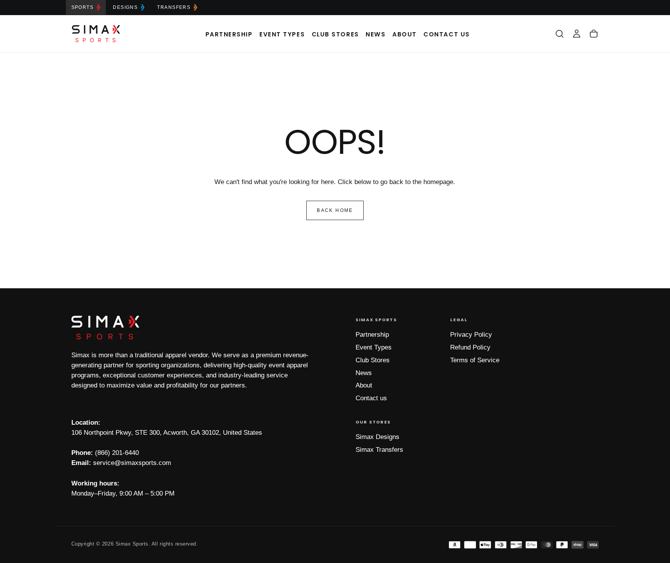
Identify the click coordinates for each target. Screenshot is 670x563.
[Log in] (577, 33)
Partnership (229, 34)
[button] (559, 33)
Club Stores (335, 34)
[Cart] (594, 33)
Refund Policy (470, 347)
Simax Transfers (379, 449)
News (375, 34)
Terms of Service (474, 360)
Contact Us (446, 34)
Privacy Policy (471, 334)
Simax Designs (377, 437)
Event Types (282, 34)
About (404, 34)
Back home (335, 210)
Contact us (371, 398)
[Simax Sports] (105, 327)
